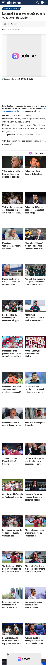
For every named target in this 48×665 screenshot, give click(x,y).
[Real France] (15, 2)
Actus (5, 8)
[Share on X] (11, 24)
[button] (4, 2)
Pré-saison (15, 8)
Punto (4, 29)
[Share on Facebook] (8, 24)
